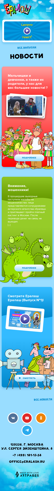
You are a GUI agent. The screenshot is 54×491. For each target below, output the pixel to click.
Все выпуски (27, 47)
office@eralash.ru (27, 462)
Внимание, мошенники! (18, 188)
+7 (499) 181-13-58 (27, 455)
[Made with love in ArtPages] (27, 474)
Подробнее (29, 158)
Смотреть (29, 378)
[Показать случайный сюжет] (27, 31)
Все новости (43, 399)
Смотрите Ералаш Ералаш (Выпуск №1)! (26, 298)
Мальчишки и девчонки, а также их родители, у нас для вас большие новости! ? (28, 82)
